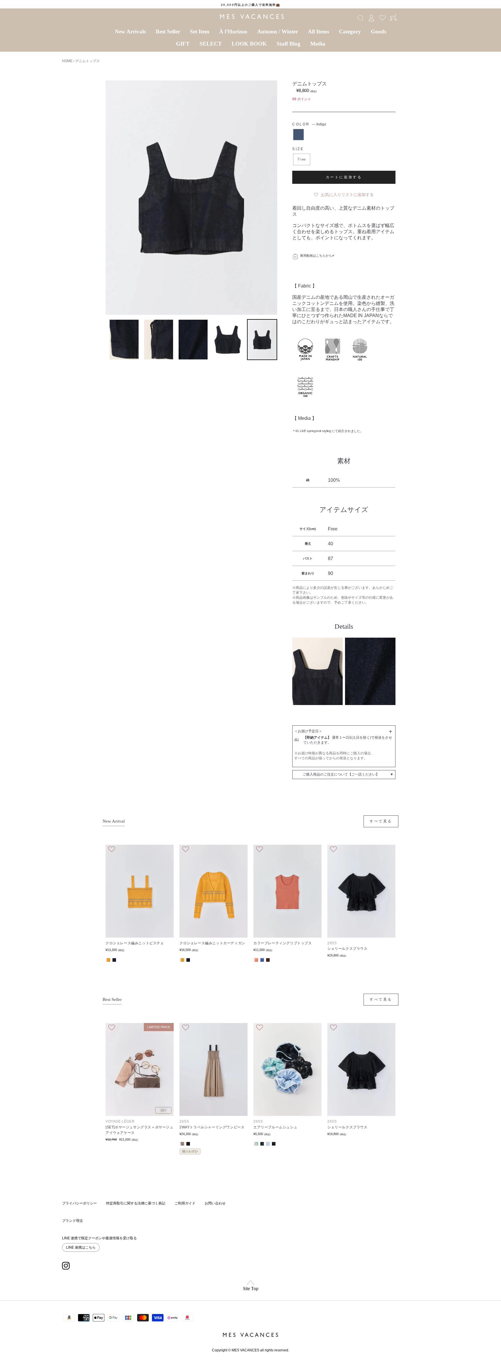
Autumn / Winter (277, 31)
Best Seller (168, 31)
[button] (343, 193)
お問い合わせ (215, 1203)
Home (67, 61)
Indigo (298, 134)
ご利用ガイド (185, 1203)
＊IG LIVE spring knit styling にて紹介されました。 (327, 431)
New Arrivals (130, 31)
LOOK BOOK (249, 44)
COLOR (309, 124)
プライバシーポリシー (79, 1203)
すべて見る (381, 821)
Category (350, 31)
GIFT (183, 44)
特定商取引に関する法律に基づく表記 (135, 1203)
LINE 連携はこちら (81, 1247)
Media (317, 44)
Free (302, 159)
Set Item (199, 31)
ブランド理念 (72, 1221)
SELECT (210, 44)
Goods (378, 31)
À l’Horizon (233, 31)
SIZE (298, 149)
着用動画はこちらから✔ (317, 255)
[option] (250, 5)
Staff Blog (288, 44)
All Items (318, 31)
